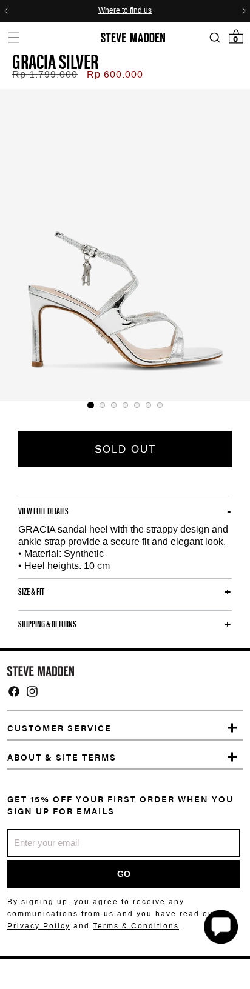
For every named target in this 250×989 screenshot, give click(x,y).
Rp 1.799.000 (45, 74)
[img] (14, 691)
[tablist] (125, 405)
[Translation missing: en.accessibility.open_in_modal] (125, 245)
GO (123, 874)
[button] (13, 37)
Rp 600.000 (115, 74)
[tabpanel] (125, 245)
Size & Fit (31, 591)
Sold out (125, 449)
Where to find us (125, 11)
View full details (43, 511)
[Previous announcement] (6, 11)
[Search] (214, 37)
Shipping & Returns (47, 623)
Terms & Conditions (136, 926)
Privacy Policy (38, 926)
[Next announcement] (244, 11)
